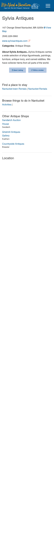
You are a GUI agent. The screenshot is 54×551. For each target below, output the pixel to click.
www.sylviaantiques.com (14, 40)
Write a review (38, 70)
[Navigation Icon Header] (47, 6)
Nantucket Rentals (37, 88)
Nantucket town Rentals (14, 88)
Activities (6, 104)
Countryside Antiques (13, 143)
